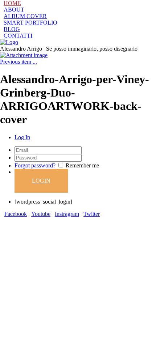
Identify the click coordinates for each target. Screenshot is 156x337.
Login (41, 181)
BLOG (12, 29)
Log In (22, 137)
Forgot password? (35, 165)
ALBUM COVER (25, 16)
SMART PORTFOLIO (30, 23)
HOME (12, 3)
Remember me (82, 165)
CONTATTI (18, 36)
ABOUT (14, 10)
